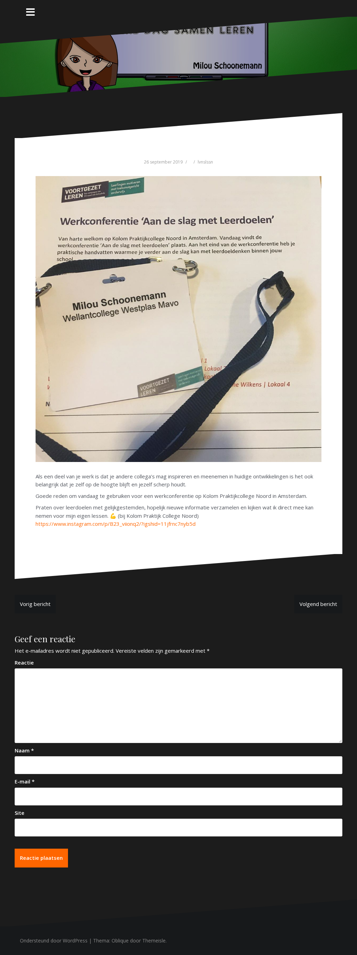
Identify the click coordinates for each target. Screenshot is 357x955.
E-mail (25, 781)
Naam (24, 750)
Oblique (120, 940)
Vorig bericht (35, 603)
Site (19, 812)
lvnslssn (205, 162)
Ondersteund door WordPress (54, 940)
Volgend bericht (318, 603)
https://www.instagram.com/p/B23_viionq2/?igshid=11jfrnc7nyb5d (116, 523)
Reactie (24, 662)
